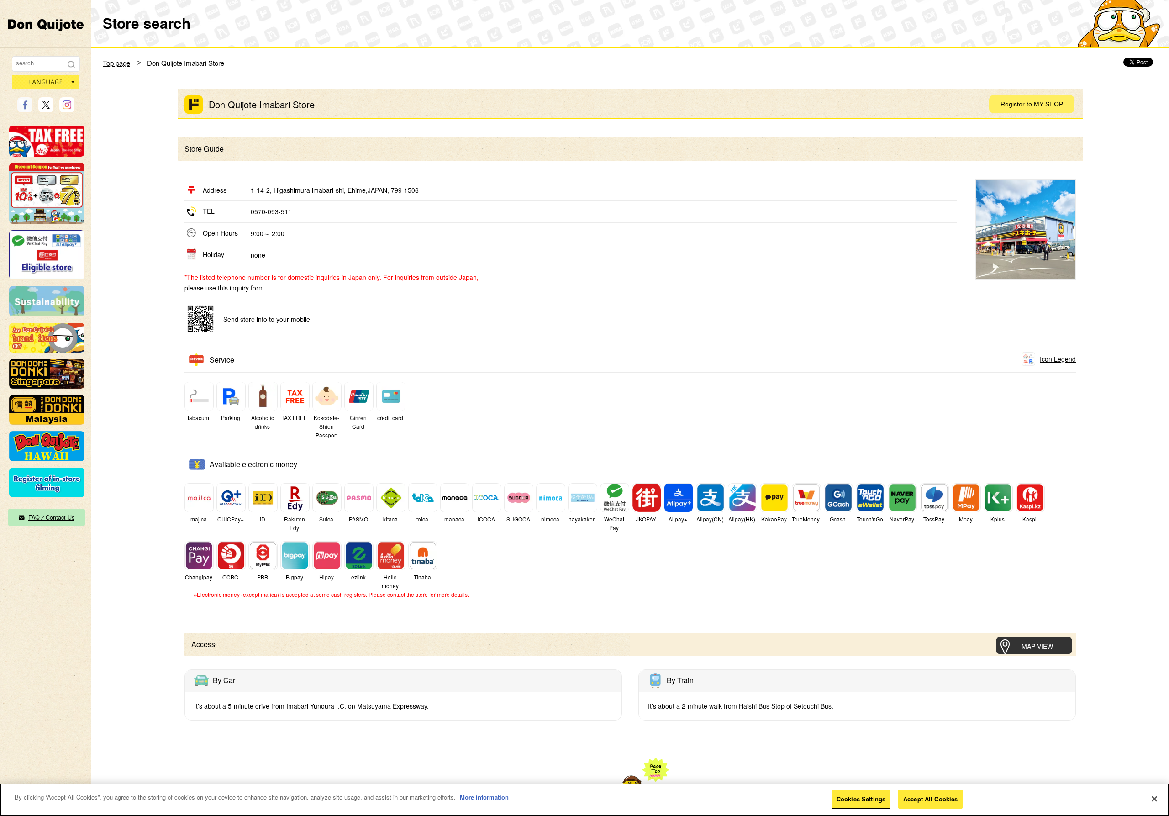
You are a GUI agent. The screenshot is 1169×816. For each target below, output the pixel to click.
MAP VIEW (1037, 646)
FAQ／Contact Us (51, 517)
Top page (116, 63)
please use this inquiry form (224, 287)
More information (484, 797)
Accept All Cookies (930, 799)
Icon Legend (1058, 358)
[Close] (1154, 799)
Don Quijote (46, 24)
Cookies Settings (861, 799)
